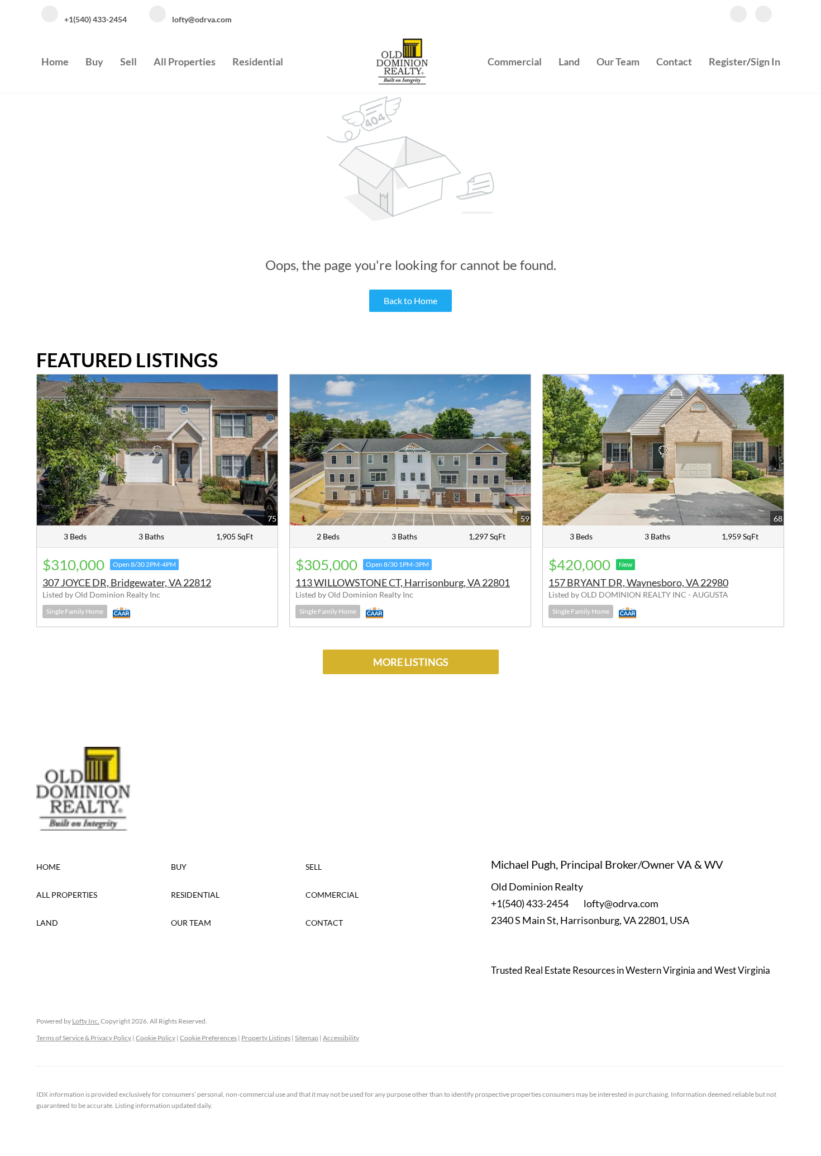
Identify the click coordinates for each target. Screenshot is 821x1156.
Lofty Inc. (85, 1021)
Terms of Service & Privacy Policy (83, 1038)
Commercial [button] (515, 61)
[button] (103, 867)
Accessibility (341, 1038)
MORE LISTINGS (410, 662)
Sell (128, 61)
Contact (674, 61)
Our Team (617, 61)
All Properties (185, 61)
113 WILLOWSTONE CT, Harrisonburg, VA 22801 (402, 582)
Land (569, 61)
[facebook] (738, 15)
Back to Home (410, 300)
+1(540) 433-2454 (530, 903)
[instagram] (763, 15)
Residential (257, 61)
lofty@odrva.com (621, 903)
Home (55, 61)
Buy (94, 61)
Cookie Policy (155, 1038)
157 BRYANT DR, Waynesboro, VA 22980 (638, 582)
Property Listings (265, 1038)
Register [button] (728, 61)
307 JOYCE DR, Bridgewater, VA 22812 (126, 582)
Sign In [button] (765, 61)
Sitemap (306, 1038)
